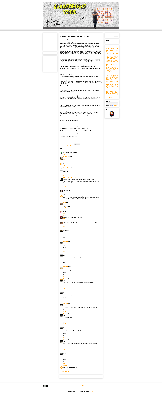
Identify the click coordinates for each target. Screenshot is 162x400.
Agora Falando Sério (112, 52)
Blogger (92, 391)
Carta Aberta (112, 61)
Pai (79, 145)
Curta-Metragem (115, 66)
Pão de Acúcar (115, 84)
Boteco (107, 61)
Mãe (74, 145)
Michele (64, 202)
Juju (64, 215)
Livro (111, 75)
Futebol (111, 69)
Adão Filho (65, 365)
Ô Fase (77, 145)
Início (45, 29)
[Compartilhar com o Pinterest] (79, 144)
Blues (117, 60)
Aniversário (108, 54)
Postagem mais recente (65, 376)
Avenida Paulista (114, 57)
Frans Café (108, 69)
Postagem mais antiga (97, 376)
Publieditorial (108, 87)
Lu (63, 194)
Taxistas (116, 92)
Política (112, 85)
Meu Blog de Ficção (83, 29)
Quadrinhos (116, 87)
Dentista (111, 67)
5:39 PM (64, 213)
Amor (117, 53)
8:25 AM (64, 199)
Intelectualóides (109, 72)
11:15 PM (65, 368)
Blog (108, 60)
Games (117, 69)
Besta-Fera (112, 58)
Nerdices (111, 79)
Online (83, 385)
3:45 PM (64, 175)
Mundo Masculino (114, 78)
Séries (117, 90)
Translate (115, 105)
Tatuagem (112, 92)
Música (107, 79)
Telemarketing (108, 93)
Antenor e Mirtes (109, 56)
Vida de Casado (114, 94)
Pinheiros (108, 85)
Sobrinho (116, 91)
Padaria (107, 84)
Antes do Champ (67, 145)
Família (71, 145)
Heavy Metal (109, 71)
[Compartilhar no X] (76, 144)
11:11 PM (65, 207)
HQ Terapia (73, 29)
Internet (113, 72)
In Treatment (115, 71)
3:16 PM (64, 159)
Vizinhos (111, 97)
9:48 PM (64, 226)
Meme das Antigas (110, 77)
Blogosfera (113, 60)
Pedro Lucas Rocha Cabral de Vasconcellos (71, 177)
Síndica (111, 91)
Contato (92, 29)
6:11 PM (64, 311)
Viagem (108, 94)
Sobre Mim (51, 29)
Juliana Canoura (66, 167)
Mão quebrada (109, 76)
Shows (107, 91)
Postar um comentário (66, 371)
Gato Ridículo (112, 70)
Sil (63, 210)
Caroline (64, 221)
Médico (113, 76)
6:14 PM (64, 363)
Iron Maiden (109, 74)
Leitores (108, 75)
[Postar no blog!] (75, 144)
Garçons (107, 70)
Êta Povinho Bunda (112, 68)
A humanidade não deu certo (112, 50)
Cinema (111, 62)
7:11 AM (64, 186)
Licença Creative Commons (61, 388)
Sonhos (107, 92)
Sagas (113, 90)
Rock (109, 90)
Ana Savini (65, 162)
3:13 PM (64, 154)
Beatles (107, 58)
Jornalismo (116, 74)
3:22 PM (64, 165)
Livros (67, 29)
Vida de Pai (109, 96)
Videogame (114, 96)
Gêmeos (117, 70)
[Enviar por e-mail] (74, 144)
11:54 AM (65, 192)
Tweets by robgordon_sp (49, 52)
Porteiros (116, 86)
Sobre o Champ (60, 29)
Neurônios (115, 79)
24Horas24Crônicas (110, 48)
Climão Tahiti (65, 151)
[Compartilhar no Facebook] (78, 144)
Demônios (107, 67)
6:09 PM (64, 263)
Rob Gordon (65, 229)
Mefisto (116, 76)
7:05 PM (64, 218)
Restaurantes (108, 88)
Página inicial (81, 376)
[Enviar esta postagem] (72, 143)
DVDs (115, 67)
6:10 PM (64, 288)
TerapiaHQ (114, 93)
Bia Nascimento (66, 156)
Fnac (117, 68)
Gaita (114, 69)
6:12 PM (64, 337)
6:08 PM (64, 239)
